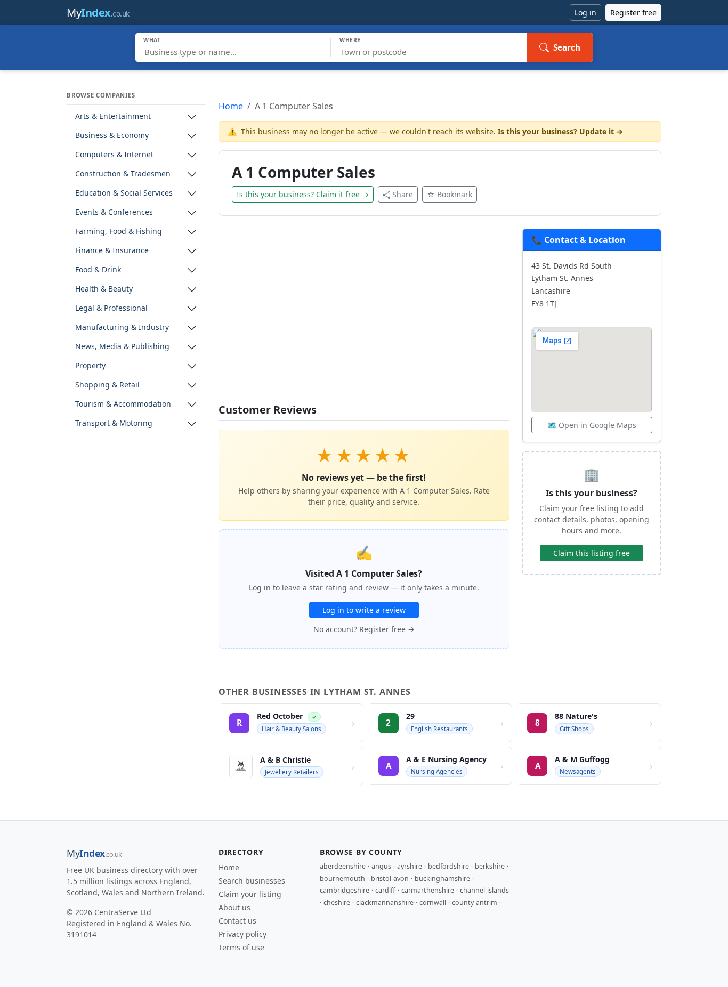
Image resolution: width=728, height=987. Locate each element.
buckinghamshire (442, 878)
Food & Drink (98, 269)
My (98, 12)
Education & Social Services (124, 193)
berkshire (490, 866)
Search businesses (252, 881)
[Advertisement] (364, 316)
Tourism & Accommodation (123, 404)
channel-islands (484, 890)
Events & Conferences (114, 212)
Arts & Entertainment (113, 116)
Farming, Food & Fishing (118, 231)
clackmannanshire (385, 902)
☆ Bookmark (449, 194)
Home (231, 106)
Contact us (237, 921)
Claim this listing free (591, 553)
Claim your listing (250, 894)
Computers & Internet (114, 154)
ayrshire (409, 866)
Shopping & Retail (107, 385)
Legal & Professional (111, 308)
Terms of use (241, 947)
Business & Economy (112, 135)
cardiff (385, 890)
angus (381, 866)
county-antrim (474, 902)
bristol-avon (390, 878)
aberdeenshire (343, 866)
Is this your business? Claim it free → (303, 194)
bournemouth (342, 878)
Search (566, 47)
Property (90, 365)
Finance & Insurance (112, 250)
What (152, 40)
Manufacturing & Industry (122, 327)
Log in (585, 12)
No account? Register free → (364, 629)
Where (350, 40)
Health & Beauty (104, 289)
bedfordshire (448, 866)
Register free (633, 12)
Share (402, 194)
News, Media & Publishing (122, 346)
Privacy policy (242, 934)
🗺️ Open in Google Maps (591, 425)
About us (234, 907)
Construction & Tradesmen (123, 174)
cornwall (432, 902)
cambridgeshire (344, 890)
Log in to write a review (364, 610)
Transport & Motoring (113, 423)
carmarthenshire (427, 890)
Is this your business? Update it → (560, 131)
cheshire (336, 902)
